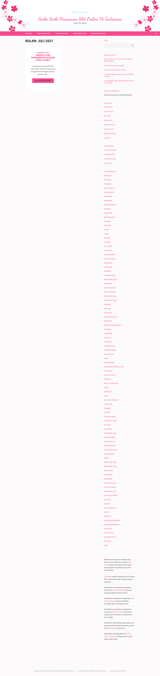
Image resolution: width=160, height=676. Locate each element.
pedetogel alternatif (111, 400)
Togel (106, 545)
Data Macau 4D (109, 441)
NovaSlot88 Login (110, 296)
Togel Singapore (110, 171)
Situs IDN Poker (117, 612)
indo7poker (108, 529)
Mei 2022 (107, 116)
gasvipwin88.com (110, 205)
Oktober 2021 (109, 129)
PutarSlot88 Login (110, 300)
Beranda (28, 33)
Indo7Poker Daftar (110, 450)
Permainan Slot (62, 33)
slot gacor (107, 338)
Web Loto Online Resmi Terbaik (115, 70)
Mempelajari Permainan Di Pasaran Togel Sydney (43, 57)
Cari (106, 40)
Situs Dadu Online (118, 590)
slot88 (106, 234)
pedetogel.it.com (110, 491)
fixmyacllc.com (109, 346)
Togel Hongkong (110, 508)
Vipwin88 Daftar (110, 537)
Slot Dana (107, 308)
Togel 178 (107, 516)
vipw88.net (108, 342)
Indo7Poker (108, 429)
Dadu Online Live (110, 483)
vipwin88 (107, 209)
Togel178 (107, 238)
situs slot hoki (109, 354)
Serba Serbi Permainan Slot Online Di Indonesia (80, 18)
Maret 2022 (108, 120)
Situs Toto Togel (109, 375)
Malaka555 (108, 321)
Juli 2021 (107, 138)
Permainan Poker (79, 33)
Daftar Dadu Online (111, 495)
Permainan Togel (44, 33)
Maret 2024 (108, 107)
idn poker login (109, 437)
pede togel (108, 392)
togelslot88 (108, 213)
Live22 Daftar (109, 533)
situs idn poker (109, 362)
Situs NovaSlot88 (110, 292)
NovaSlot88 (108, 284)
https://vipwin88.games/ (112, 325)
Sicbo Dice (107, 500)
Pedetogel (107, 176)
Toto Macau (108, 371)
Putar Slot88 (108, 470)
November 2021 (109, 125)
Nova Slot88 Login (110, 279)
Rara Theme (102, 671)
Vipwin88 (107, 225)
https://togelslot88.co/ (111, 524)
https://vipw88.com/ (111, 383)
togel (106, 358)
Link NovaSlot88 (110, 288)
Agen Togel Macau (110, 317)
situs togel (107, 163)
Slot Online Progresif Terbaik (114, 65)
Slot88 (106, 230)
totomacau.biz (109, 192)
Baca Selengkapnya (43, 80)
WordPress (123, 671)
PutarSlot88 (108, 475)
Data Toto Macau (110, 487)
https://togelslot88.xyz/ (112, 520)
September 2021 (110, 133)
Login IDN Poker (110, 446)
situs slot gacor (109, 188)
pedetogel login (109, 254)
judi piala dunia (109, 217)
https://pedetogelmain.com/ (114, 367)
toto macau (108, 250)
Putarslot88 (108, 196)
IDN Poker (107, 379)
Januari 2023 (108, 111)
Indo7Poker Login (110, 421)
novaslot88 (108, 246)
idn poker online (110, 416)
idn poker (107, 425)
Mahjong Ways (109, 454)
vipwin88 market (110, 350)
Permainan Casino (98, 33)
